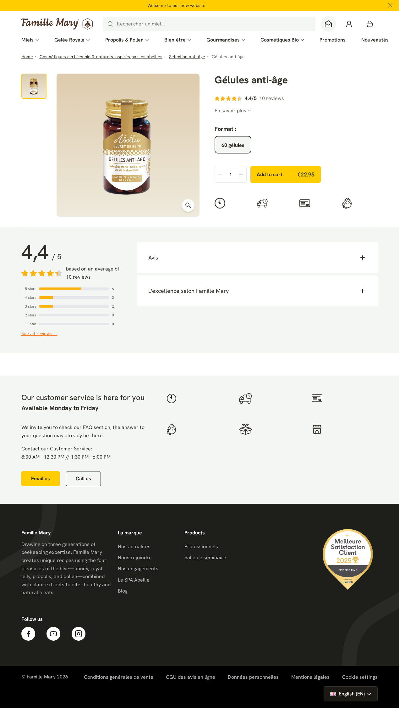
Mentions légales (310, 677)
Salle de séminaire (205, 557)
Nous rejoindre (135, 557)
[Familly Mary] (57, 24)
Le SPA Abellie (134, 580)
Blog (123, 591)
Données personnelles (253, 677)
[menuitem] (30, 40)
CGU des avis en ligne (190, 677)
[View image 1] (33, 86)
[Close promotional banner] (390, 5)
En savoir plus (230, 110)
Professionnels (201, 546)
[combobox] (209, 24)
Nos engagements (138, 568)
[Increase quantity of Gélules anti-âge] (241, 174)
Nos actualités (134, 546)
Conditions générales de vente (118, 677)
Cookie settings (360, 677)
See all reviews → (39, 333)
